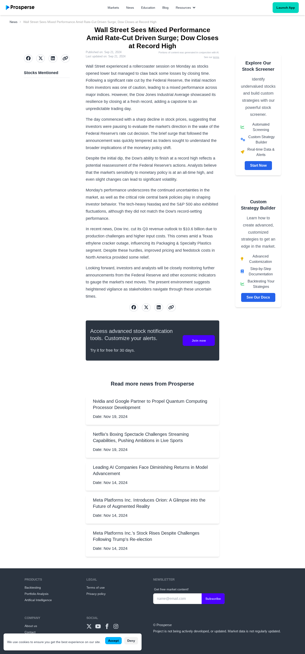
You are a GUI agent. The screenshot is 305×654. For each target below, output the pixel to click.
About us (31, 626)
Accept (113, 640)
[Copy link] (171, 307)
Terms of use (95, 587)
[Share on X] (146, 307)
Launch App (285, 7)
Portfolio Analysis (36, 594)
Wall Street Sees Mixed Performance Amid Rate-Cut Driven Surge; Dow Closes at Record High (90, 22)
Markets (113, 7)
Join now (199, 340)
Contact (30, 632)
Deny (131, 640)
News (130, 7)
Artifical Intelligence (38, 600)
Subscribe (213, 598)
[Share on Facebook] (133, 307)
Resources (183, 7)
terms (216, 57)
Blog (165, 7)
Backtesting (33, 587)
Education (148, 7)
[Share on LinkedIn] (158, 307)
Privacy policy (96, 594)
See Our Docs (258, 297)
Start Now (258, 165)
